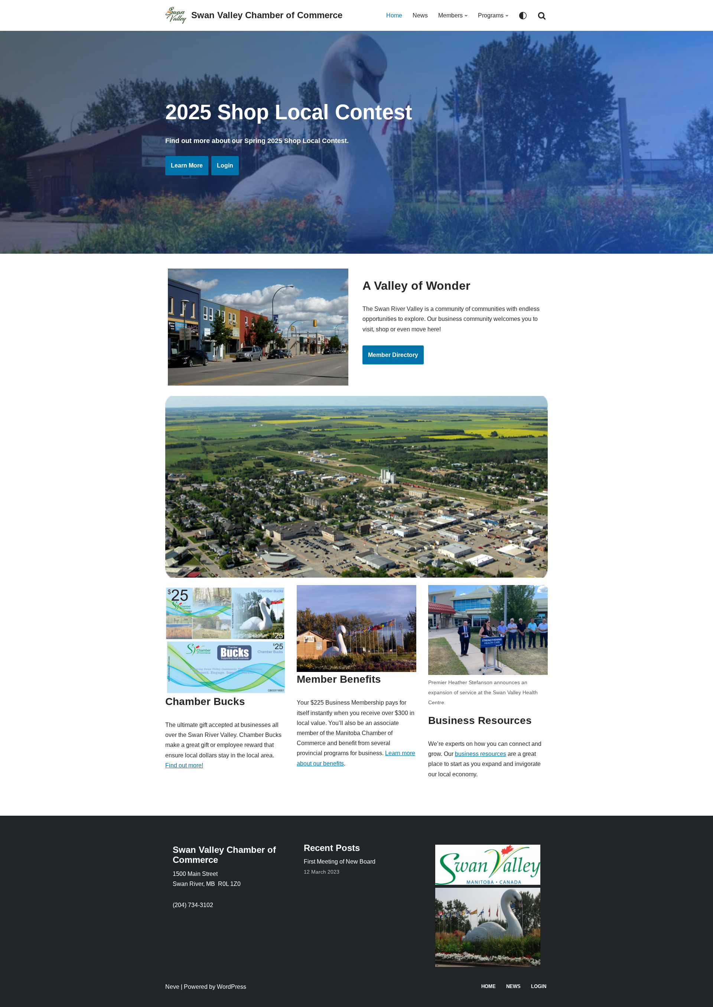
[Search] (542, 16)
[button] (466, 15)
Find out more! (184, 765)
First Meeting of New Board (339, 861)
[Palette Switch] (523, 15)
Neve (172, 987)
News (420, 15)
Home (394, 15)
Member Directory (393, 355)
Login (225, 165)
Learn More (187, 165)
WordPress (231, 987)
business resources (480, 754)
